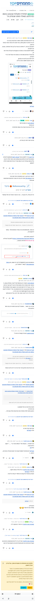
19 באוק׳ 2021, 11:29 (16, 330)
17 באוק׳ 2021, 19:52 (14, 38)
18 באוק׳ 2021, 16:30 (25, 280)
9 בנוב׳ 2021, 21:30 (14, 425)
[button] (32, 598)
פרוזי (31, 120)
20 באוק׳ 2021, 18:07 (16, 347)
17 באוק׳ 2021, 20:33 (16, 154)
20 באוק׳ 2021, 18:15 (13, 382)
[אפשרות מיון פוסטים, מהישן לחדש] (31, 32)
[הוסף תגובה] (12, 111)
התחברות (23, 587)
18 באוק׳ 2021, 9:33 (15, 213)
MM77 (30, 137)
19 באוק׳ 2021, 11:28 (16, 304)
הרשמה (30, 587)
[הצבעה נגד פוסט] (3, 111)
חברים (30, 213)
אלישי (30, 522)
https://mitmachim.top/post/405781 (23, 238)
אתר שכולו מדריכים (12, 200)
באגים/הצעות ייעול (29, 19)
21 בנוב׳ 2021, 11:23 (16, 538)
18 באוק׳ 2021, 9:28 (13, 173)
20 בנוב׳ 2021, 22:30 (13, 467)
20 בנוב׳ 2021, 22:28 (14, 441)
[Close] (3, 563)
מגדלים (30, 278)
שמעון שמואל (28, 347)
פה (30, 448)
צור (31, 154)
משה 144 (29, 38)
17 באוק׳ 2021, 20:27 (11, 120)
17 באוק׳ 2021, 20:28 (20, 137)
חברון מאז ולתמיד (27, 441)
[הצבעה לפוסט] (9, 111)
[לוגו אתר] (21, 4)
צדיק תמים (29, 173)
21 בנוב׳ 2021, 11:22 (16, 522)
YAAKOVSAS (28, 304)
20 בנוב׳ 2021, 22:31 (14, 492)
